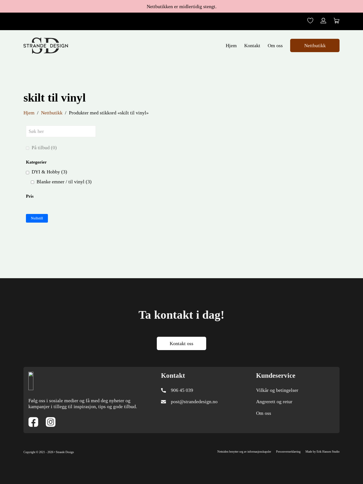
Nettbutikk (315, 45)
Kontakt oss (181, 343)
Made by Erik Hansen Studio (322, 451)
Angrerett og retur (274, 401)
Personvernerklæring (288, 451)
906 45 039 (182, 390)
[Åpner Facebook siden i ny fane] (33, 422)
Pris (30, 196)
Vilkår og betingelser (277, 390)
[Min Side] (323, 21)
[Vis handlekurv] (336, 21)
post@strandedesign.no (194, 401)
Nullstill (37, 218)
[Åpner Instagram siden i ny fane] (51, 422)
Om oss (275, 45)
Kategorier (36, 162)
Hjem (231, 45)
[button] (336, 21)
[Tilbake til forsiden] (30, 380)
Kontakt (252, 45)
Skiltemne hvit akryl (139, 196)
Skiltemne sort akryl (290, 196)
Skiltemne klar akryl (215, 196)
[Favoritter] (310, 21)
